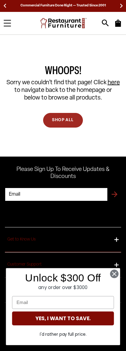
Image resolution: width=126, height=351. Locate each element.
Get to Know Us (21, 239)
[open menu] (7, 23)
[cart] (118, 26)
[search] (105, 23)
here (114, 83)
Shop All (63, 120)
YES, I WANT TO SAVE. (63, 318)
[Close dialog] (114, 274)
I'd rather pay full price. (63, 334)
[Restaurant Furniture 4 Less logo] (63, 23)
